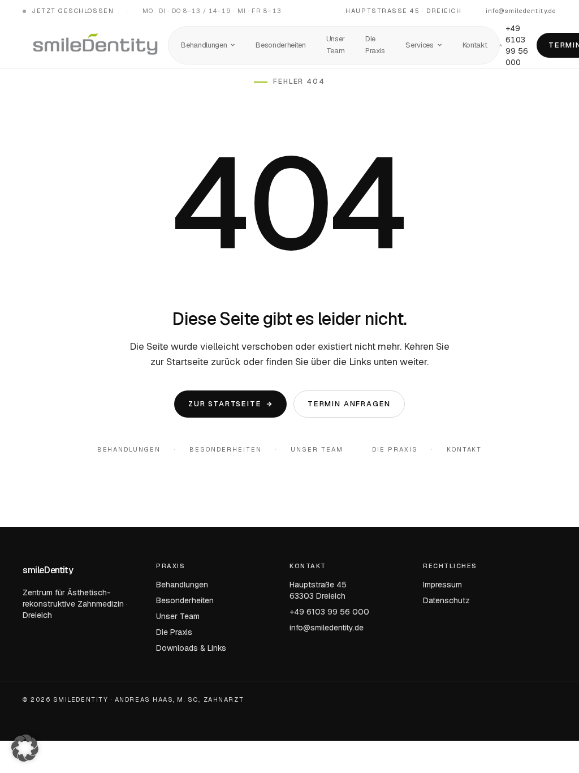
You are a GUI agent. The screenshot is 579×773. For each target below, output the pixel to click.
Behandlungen (204, 45)
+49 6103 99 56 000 (516, 45)
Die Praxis (375, 44)
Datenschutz (446, 600)
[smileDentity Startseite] (95, 45)
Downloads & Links (191, 648)
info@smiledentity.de (521, 11)
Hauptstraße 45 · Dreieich (403, 11)
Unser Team (335, 44)
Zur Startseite (224, 403)
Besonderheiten (280, 45)
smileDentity (48, 570)
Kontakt (475, 45)
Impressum (442, 584)
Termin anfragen (349, 403)
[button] (25, 748)
